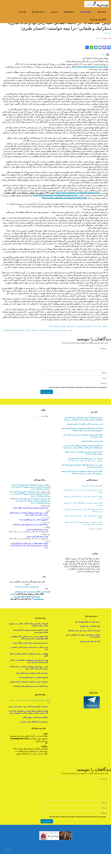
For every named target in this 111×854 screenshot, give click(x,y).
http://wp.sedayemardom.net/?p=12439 (90, 66)
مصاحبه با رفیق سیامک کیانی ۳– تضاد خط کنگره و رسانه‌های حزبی (83, 497)
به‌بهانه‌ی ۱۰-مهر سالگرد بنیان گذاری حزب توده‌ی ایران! (85, 459)
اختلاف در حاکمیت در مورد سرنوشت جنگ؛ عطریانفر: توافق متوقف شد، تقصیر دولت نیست (83, 523)
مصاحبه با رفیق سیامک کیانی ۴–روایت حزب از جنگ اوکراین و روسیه (82, 491)
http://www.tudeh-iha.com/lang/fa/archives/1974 (78, 193)
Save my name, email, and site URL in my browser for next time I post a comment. (77, 387)
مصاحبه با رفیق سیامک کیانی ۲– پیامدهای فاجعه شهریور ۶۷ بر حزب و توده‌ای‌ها (82, 510)
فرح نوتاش (46, 517)
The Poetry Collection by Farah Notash (27, 586)
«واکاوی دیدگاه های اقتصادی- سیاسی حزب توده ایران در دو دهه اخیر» (30, 701)
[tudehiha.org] (96, 4)
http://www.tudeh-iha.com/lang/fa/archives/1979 (55, 195)
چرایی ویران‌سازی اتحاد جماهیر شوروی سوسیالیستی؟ (27, 596)
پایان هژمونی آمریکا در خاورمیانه (92, 486)
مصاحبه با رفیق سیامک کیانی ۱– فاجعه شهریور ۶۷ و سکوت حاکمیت (83, 517)
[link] (84, 19)
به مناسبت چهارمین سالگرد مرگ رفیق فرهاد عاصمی (81, 466)
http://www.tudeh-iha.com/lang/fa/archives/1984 (65, 198)
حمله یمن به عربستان (95, 529)
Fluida (14, 850)
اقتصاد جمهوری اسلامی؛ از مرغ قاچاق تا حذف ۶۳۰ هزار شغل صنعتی (82, 504)
